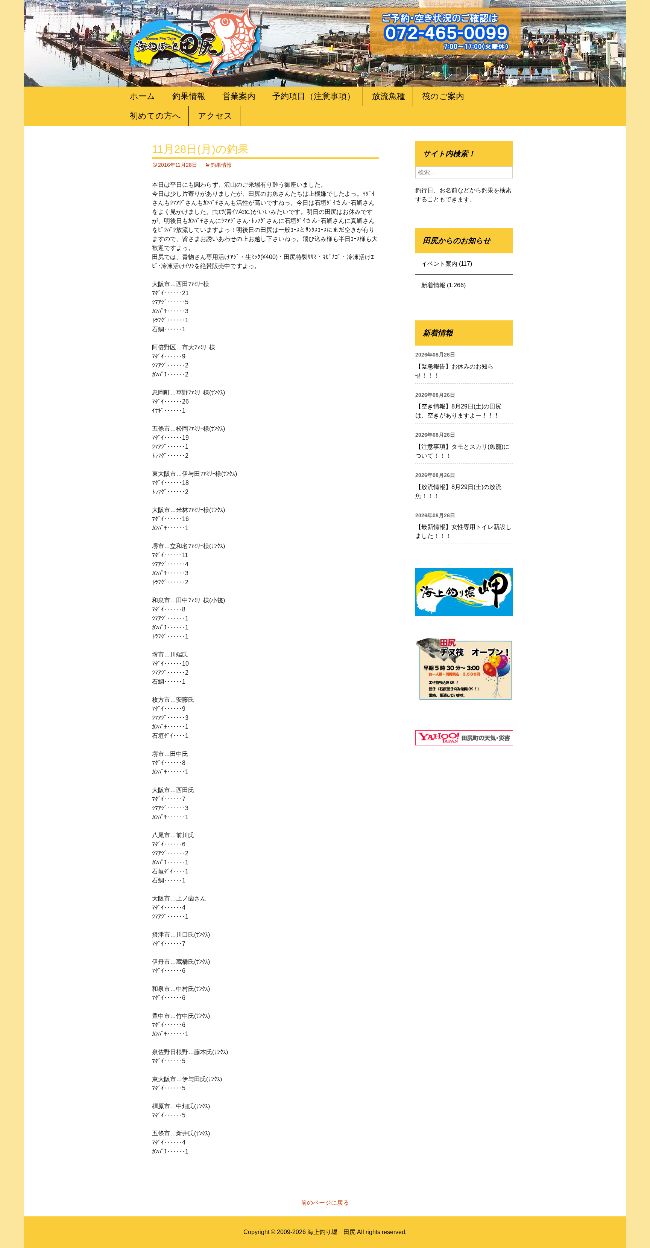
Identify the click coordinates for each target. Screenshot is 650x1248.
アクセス (215, 115)
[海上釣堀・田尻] (195, 40)
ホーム (142, 96)
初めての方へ (155, 115)
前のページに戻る (325, 1202)
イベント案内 (439, 264)
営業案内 (238, 96)
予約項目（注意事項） (313, 96)
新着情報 (433, 285)
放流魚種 (388, 96)
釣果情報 (188, 96)
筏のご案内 (443, 96)
